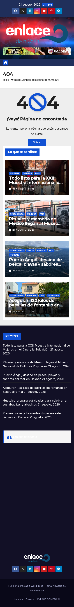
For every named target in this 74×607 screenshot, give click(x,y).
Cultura (14, 173)
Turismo (14, 255)
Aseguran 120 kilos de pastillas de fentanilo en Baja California (34, 305)
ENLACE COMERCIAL (48, 599)
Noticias (31, 296)
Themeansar (37, 590)
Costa (30, 250)
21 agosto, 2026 (23, 189)
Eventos (27, 173)
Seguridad (53, 296)
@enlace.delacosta (24, 437)
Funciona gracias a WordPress (26, 585)
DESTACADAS (17, 214)
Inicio (6, 79)
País (37, 173)
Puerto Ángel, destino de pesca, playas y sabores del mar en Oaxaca (35, 264)
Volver (37, 142)
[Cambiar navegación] (40, 62)
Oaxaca (41, 250)
